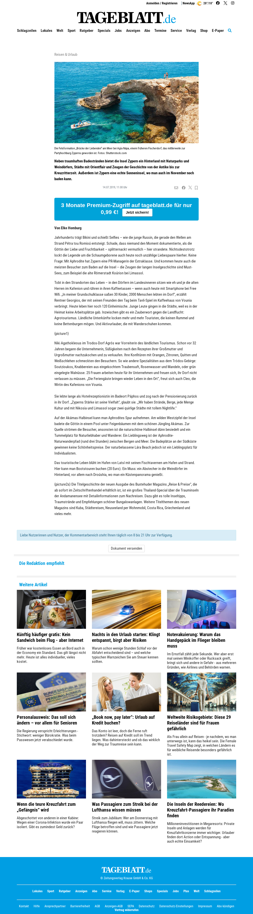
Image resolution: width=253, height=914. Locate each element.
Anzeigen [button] (133, 30)
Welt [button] (60, 30)
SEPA (130, 906)
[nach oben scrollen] (247, 908)
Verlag (120, 891)
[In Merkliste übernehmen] (196, 188)
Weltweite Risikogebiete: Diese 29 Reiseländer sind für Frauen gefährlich (199, 722)
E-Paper (134, 891)
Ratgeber (65, 891)
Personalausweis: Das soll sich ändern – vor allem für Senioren (47, 720)
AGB (97, 906)
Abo (94, 891)
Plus (186, 891)
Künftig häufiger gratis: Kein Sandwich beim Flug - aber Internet (50, 637)
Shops (148, 891)
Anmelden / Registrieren (161, 3)
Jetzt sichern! (137, 212)
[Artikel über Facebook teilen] (184, 188)
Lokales (37, 891)
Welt (196, 891)
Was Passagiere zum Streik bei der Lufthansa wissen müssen (125, 807)
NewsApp (189, 3)
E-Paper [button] (218, 30)
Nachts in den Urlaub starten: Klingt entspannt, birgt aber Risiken (126, 637)
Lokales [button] (46, 30)
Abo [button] (147, 30)
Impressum (205, 906)
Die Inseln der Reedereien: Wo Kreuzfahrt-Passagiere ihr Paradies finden (200, 809)
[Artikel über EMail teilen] (176, 188)
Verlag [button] (191, 30)
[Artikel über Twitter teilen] (190, 188)
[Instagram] (233, 3)
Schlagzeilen (26, 30)
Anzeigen (81, 891)
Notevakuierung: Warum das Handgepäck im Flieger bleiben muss (196, 640)
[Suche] (232, 30)
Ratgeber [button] (86, 30)
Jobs (118, 30)
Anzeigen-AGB (114, 906)
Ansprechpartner (55, 906)
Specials (162, 891)
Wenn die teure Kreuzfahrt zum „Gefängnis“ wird (46, 807)
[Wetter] (199, 3)
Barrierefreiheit (80, 906)
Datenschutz (147, 906)
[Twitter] (226, 3)
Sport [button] (72, 30)
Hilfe (37, 906)
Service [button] (176, 30)
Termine (160, 30)
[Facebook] (218, 3)
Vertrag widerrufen (127, 910)
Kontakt (24, 906)
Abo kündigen (225, 906)
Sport (50, 891)
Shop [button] (204, 30)
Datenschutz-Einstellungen (176, 906)
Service (106, 891)
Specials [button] (104, 30)
